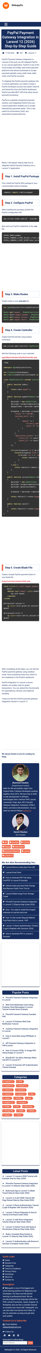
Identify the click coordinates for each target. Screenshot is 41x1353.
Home (7, 1260)
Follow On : (9, 1332)
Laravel (26, 851)
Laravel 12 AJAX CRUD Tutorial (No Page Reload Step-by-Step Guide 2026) (18, 1199)
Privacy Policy (10, 1271)
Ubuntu (7, 1115)
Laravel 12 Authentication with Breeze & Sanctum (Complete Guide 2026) (20, 1242)
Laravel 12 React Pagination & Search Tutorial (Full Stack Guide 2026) (19, 1213)
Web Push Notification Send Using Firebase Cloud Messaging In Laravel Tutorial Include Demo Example (17, 1007)
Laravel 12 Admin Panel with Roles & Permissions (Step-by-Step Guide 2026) (19, 1228)
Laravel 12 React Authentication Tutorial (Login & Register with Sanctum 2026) (20, 1206)
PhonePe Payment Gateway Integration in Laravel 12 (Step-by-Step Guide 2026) (20, 1184)
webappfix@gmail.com (12, 1327)
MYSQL (19, 1098)
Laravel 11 (9, 1082)
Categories (9, 1266)
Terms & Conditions (13, 1269)
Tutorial (26, 842)
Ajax (29, 1098)
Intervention (19, 847)
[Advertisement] (20, 14)
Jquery (7, 1098)
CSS (17, 1107)
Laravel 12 (8, 855)
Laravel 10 (22, 1086)
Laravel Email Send (13, 872)
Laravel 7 (8, 1094)
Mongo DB (9, 1111)
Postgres (22, 1102)
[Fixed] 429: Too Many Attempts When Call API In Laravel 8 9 (19, 1059)
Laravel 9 (8, 1090)
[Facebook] (4, 1335)
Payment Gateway (11, 851)
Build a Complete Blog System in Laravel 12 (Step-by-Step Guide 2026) (17, 1235)
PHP (20, 1082)
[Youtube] (9, 1335)
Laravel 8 (21, 1090)
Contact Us (26, 811)
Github (31, 1111)
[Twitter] (18, 1335)
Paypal (7, 847)
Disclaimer (9, 1274)
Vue (32, 1094)
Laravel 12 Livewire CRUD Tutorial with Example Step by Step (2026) (19, 1177)
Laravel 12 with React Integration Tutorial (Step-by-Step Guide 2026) (17, 1221)
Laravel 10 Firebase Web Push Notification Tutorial (16, 1022)
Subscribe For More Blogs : (17, 1341)
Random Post (10, 1263)
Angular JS (9, 1102)
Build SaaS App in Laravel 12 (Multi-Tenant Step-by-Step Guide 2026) (18, 1192)
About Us (8, 1277)
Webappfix (8, 1350)
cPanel (18, 1115)
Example (15, 842)
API (5, 842)
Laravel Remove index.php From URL (20, 867)
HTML (7, 1107)
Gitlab (21, 1111)
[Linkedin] (14, 1335)
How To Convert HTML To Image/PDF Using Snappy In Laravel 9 (19, 1051)
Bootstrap (28, 1107)
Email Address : (11, 1324)
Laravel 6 (21, 1094)
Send (30, 1343)
